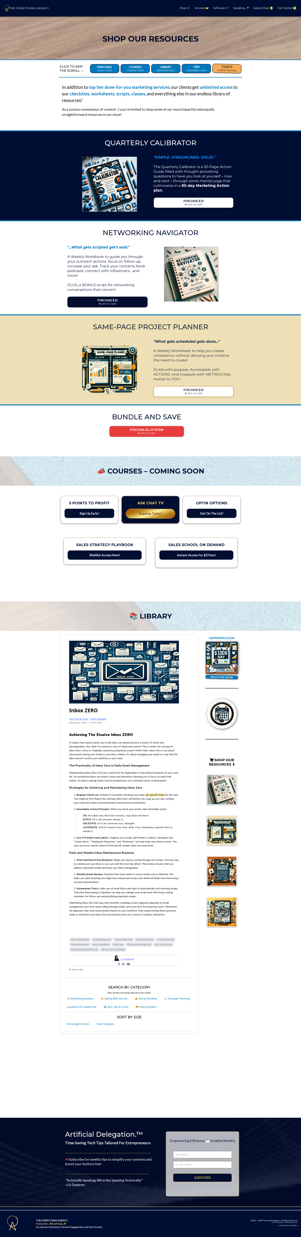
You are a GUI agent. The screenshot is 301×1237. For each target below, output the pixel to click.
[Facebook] (119, 964)
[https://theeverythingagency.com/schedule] (222, 714)
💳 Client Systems (146, 1007)
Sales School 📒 (263, 8)
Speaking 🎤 (241, 8)
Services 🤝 (202, 8)
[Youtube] (128, 964)
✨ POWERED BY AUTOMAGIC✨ (288, 1225)
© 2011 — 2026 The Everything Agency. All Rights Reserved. (274, 1220)
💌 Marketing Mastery (80, 998)
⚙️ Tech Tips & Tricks (116, 1007)
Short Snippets (98, 718)
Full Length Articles (78, 1024)
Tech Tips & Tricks (78, 718)
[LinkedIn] (123, 964)
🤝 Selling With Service (114, 998)
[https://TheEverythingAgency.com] (26, 8)
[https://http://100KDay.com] (222, 658)
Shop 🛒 (185, 8)
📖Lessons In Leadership (81, 1007)
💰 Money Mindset (146, 998)
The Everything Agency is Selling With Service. (285, 1222)
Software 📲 (221, 8)
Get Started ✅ (287, 8)
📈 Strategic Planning (177, 998)
